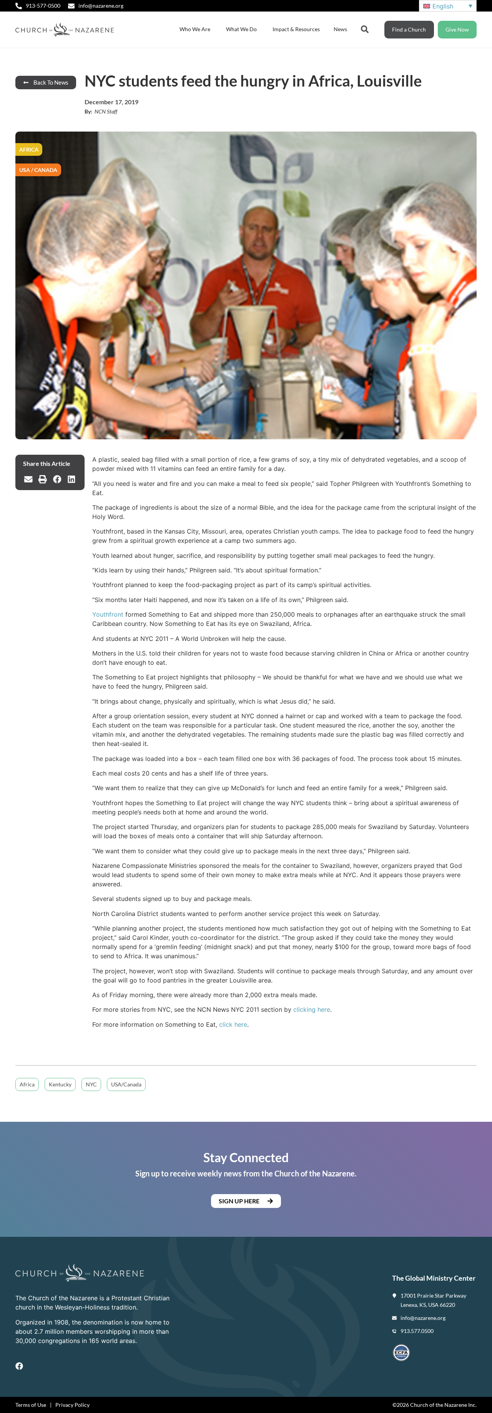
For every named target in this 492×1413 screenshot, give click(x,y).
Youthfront (107, 614)
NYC (91, 1084)
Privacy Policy (72, 1404)
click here (233, 1024)
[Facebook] (19, 1366)
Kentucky (60, 1084)
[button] (28, 479)
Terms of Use (30, 1404)
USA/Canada (126, 1084)
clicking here (311, 1009)
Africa (27, 1084)
